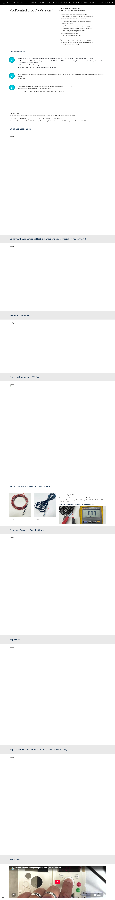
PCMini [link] (66, 2)
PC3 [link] (41, 2)
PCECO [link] (92, 2)
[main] (32, 10)
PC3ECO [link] (49, 2)
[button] (113, 2)
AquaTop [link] (74, 2)
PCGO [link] (58, 2)
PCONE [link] (83, 2)
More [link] (106, 2)
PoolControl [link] (34, 2)
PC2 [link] (99, 2)
